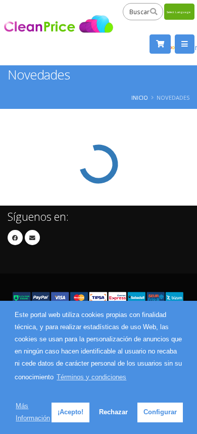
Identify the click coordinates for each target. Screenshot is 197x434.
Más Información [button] (33, 412)
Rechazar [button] (113, 412)
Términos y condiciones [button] (91, 377)
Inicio (139, 97)
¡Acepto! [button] (70, 412)
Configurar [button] (160, 412)
